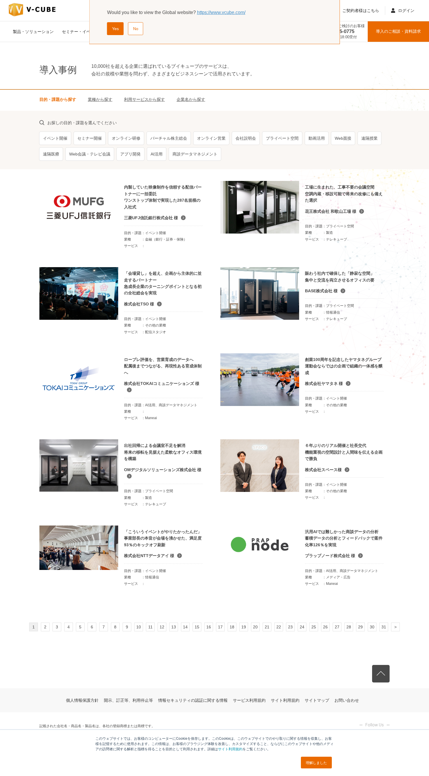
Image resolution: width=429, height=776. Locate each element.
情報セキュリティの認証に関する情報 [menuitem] (193, 700)
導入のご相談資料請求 (398, 31)
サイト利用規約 (230, 748)
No (135, 28)
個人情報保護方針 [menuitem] (82, 700)
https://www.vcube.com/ (221, 12)
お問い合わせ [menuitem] (346, 700)
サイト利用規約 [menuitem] (285, 700)
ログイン (406, 10)
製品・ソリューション (33, 31)
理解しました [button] (316, 762)
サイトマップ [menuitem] (317, 700)
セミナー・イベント (80, 31)
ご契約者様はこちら (360, 10)
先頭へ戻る (381, 673)
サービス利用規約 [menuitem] (249, 700)
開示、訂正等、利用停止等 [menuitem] (128, 700)
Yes (115, 28)
